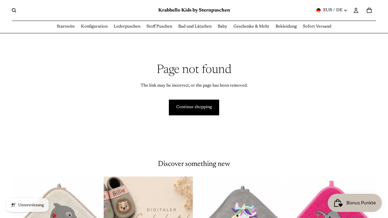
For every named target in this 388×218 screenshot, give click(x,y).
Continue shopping (194, 107)
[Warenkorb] (369, 10)
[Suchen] (14, 10)
